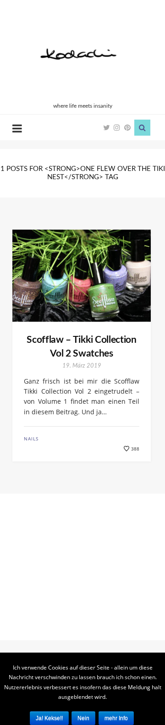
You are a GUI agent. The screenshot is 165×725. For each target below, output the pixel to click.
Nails (31, 438)
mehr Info (116, 718)
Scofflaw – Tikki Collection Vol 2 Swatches (82, 346)
